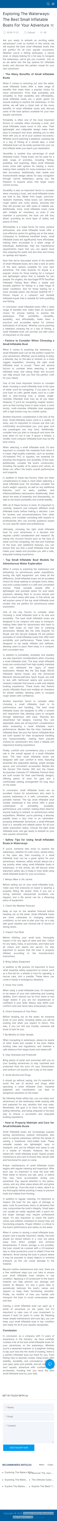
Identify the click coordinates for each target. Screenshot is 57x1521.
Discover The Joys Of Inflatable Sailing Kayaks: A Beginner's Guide (43, 1473)
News (41, 1464)
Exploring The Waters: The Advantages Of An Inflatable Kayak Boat (16, 1479)
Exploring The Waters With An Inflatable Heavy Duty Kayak (19, 1472)
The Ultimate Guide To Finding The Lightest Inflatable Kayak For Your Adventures (43, 1479)
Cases (50, 1464)
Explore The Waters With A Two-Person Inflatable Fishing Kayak (16, 1486)
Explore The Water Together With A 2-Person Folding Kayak (43, 1486)
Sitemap (39, 1517)
